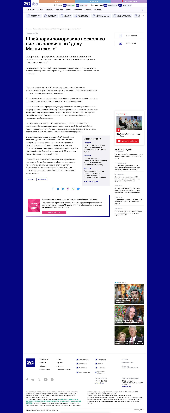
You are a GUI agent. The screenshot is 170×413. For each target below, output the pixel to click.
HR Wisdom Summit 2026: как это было (128, 135)
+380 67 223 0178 (101, 381)
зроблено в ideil (138, 410)
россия (30, 179)
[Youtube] (45, 380)
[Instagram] (52, 380)
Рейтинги (57, 1)
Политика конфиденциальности (130, 367)
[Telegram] (57, 189)
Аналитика (83, 368)
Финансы (49, 10)
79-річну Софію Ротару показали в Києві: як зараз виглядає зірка (128, 322)
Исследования (84, 372)
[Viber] (68, 189)
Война (68, 10)
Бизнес (40, 10)
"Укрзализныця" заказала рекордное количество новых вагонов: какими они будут (95, 148)
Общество (78, 10)
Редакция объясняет (101, 372)
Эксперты (98, 10)
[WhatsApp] (73, 189)
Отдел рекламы (128, 363)
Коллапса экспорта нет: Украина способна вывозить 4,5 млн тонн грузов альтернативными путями (127, 190)
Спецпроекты (93, 1)
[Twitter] (63, 189)
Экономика (30, 10)
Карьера (59, 10)
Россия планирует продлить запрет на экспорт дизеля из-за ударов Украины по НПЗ (128, 213)
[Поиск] (142, 9)
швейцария (42, 179)
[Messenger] (78, 189)
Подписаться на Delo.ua (128, 141)
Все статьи (131, 43)
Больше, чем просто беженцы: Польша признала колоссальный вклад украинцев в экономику (95, 161)
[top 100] (35, 3)
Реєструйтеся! (54, 212)
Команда (125, 359)
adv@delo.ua (99, 383)
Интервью (101, 368)
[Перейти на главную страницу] (27, 3)
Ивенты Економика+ (129, 1)
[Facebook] (53, 189)
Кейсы (100, 364)
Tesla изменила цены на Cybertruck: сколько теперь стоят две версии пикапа (128, 201)
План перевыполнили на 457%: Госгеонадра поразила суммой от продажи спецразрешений (95, 174)
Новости (88, 10)
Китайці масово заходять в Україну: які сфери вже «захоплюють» (126, 300)
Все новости (90, 181)
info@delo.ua (126, 386)
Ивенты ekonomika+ (63, 369)
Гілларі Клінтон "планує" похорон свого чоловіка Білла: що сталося (129, 342)
